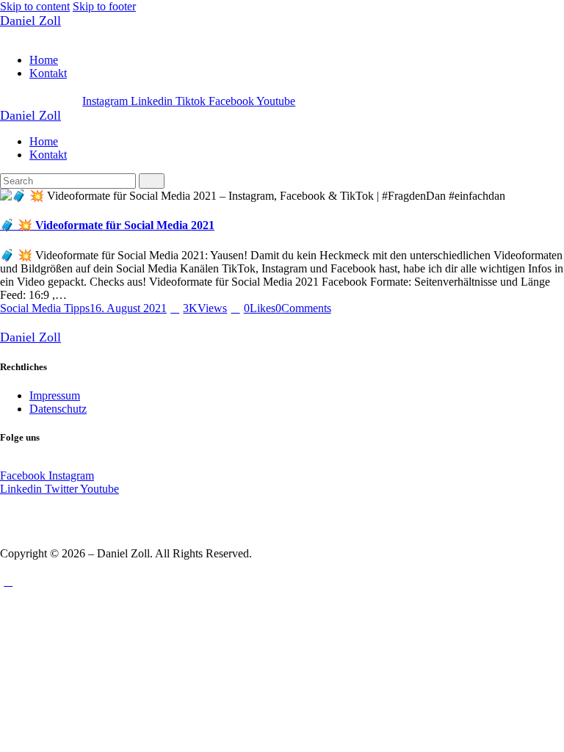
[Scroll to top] (8, 581)
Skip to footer (104, 6)
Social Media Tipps (45, 308)
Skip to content (35, 6)
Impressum (54, 395)
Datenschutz (58, 408)
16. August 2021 (128, 308)
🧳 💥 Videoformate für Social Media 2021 (107, 225)
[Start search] (151, 181)
